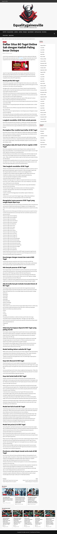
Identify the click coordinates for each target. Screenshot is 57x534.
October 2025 (43, 67)
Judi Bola (16, 32)
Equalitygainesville (28, 25)
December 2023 (43, 116)
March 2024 (42, 110)
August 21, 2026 (49, 526)
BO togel (21, 58)
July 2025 (42, 74)
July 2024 (42, 101)
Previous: (10, 480)
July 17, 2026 (21, 504)
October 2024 (43, 94)
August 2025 (42, 72)
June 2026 (42, 49)
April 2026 (42, 54)
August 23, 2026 (27, 526)
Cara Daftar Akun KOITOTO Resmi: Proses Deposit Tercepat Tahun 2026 (8, 499)
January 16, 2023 (9, 53)
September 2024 (43, 96)
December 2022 (43, 121)
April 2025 (42, 81)
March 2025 (42, 83)
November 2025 (43, 65)
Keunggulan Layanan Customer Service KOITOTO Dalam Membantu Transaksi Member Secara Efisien (32, 500)
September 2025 (43, 70)
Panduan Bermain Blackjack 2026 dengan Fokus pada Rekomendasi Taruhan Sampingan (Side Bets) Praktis (6, 521)
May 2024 (42, 105)
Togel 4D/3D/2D (31, 32)
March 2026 (42, 56)
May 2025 (42, 78)
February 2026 (43, 58)
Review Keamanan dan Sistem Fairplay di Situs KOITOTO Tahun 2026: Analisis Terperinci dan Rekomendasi (20, 500)
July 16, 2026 (33, 504)
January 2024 (43, 114)
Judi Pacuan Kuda (37, 32)
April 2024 (42, 107)
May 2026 (42, 52)
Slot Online (44, 32)
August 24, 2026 (16, 526)
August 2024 (42, 99)
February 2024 (43, 112)
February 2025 (43, 85)
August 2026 (42, 45)
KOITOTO (4, 32)
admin (5, 53)
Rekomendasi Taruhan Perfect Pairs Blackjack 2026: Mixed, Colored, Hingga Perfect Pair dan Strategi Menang (28, 521)
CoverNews (32, 532)
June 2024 (42, 103)
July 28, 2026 (8, 502)
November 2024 (43, 92)
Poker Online (5, 35)
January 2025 (43, 87)
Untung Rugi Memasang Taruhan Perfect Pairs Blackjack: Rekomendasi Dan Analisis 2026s (38, 521)
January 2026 (43, 61)
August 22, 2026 (38, 526)
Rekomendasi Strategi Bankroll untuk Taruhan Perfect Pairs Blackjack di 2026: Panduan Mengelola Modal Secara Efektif (50, 521)
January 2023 (43, 119)
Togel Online (11, 35)
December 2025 (43, 63)
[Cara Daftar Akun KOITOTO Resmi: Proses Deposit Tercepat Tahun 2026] (8, 492)
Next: (30, 480)
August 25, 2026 (6, 526)
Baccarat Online (10, 32)
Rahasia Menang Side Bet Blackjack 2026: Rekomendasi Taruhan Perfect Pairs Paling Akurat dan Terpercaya (18, 521)
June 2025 (42, 76)
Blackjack (25, 32)
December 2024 (43, 90)
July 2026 (42, 47)
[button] (54, 34)
